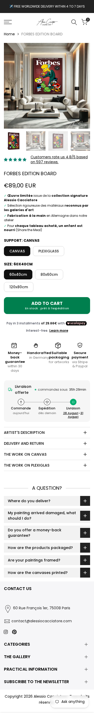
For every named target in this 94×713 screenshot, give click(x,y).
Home (9, 34)
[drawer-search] (74, 22)
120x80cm (18, 287)
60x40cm (18, 274)
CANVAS (17, 251)
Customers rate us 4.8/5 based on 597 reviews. (59, 159)
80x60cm (49, 274)
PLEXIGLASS (48, 251)
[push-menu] (8, 22)
